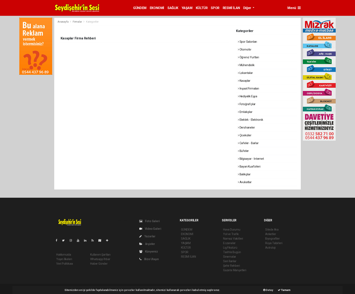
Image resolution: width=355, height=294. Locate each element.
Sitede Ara (272, 229)
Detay (269, 290)
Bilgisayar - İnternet (251, 158)
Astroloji (270, 247)
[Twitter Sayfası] (65, 240)
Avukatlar (245, 182)
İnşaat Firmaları (249, 88)
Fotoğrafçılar (247, 104)
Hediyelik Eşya (248, 96)
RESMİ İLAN (231, 8)
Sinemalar (229, 256)
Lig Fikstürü (230, 247)
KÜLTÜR (202, 8)
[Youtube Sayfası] (80, 240)
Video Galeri (152, 228)
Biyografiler (272, 238)
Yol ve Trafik (231, 234)
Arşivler (149, 244)
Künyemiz (151, 251)
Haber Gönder (99, 263)
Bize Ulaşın (151, 259)
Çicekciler (245, 135)
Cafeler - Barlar (249, 143)
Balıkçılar (245, 174)
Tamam (285, 290)
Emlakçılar (245, 112)
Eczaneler (229, 243)
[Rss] (94, 240)
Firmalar (77, 21)
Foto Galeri (152, 221)
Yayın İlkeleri (64, 259)
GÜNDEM (139, 8)
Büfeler (244, 151)
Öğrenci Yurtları (249, 57)
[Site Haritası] (101, 240)
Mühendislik (247, 65)
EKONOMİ (157, 8)
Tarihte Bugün (232, 252)
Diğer (247, 8)
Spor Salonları (248, 41)
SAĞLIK (172, 8)
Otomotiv (245, 49)
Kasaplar (244, 80)
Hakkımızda (63, 254)
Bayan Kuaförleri (249, 166)
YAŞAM (187, 8)
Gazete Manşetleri (234, 270)
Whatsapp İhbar (100, 259)
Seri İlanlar (229, 261)
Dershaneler (247, 127)
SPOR (215, 8)
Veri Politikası (64, 263)
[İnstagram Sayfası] (72, 240)
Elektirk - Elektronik (251, 119)
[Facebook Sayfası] (58, 240)
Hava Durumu (231, 229)
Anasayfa (63, 21)
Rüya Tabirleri (273, 243)
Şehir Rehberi (231, 265)
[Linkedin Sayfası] (87, 240)
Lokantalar (246, 73)
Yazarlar (150, 236)
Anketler (270, 234)
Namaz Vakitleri (233, 238)
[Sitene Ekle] (109, 240)
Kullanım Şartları (100, 254)
